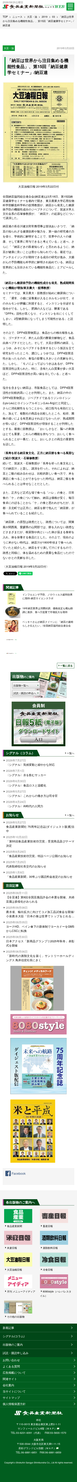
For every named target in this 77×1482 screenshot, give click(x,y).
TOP (5, 16)
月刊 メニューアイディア (21, 1291)
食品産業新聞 (14, 1226)
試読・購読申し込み (15, 1353)
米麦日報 (12, 1248)
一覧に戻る (66, 665)
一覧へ (70, 753)
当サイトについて (14, 1391)
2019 (44, 16)
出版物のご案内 (13, 1344)
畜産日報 (48, 1226)
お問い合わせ (11, 1360)
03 (53, 16)
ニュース (17, 16)
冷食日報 (48, 1269)
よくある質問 (11, 1366)
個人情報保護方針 (14, 1404)
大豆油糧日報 (14, 1269)
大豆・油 (32, 16)
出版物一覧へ (20, 685)
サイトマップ (11, 1398)
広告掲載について (14, 1373)
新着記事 (8, 1328)
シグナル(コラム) (14, 1336)
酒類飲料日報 (50, 1248)
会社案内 (8, 1385)
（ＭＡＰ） (50, 1428)
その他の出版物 (16, 1316)
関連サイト (10, 1379)
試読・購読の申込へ (24, 693)
